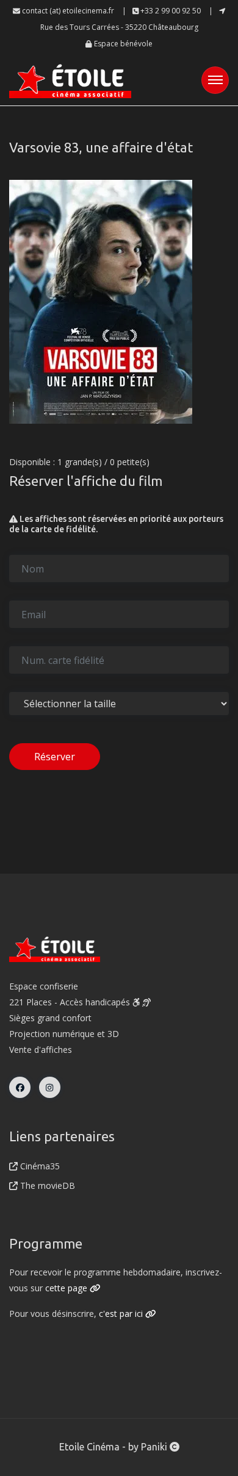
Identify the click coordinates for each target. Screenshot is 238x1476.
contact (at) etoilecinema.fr (67, 10)
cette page (67, 1288)
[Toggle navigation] (215, 80)
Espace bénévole (122, 43)
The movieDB (46, 1185)
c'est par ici (122, 1313)
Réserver (54, 756)
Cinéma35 (39, 1166)
